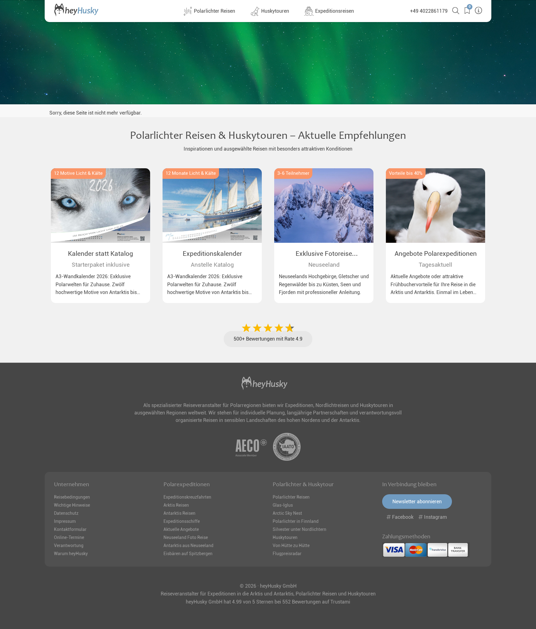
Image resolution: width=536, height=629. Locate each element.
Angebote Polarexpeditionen (436, 253)
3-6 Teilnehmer (293, 173)
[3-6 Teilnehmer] (323, 205)
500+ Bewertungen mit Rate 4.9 (268, 339)
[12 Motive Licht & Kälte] (100, 205)
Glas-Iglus (283, 505)
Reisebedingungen (72, 497)
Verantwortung (68, 545)
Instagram (435, 517)
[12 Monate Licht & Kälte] (212, 205)
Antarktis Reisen (179, 513)
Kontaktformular (70, 529)
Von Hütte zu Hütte (291, 545)
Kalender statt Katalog (100, 253)
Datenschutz (66, 513)
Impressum (65, 521)
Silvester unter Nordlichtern (299, 529)
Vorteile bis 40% (405, 173)
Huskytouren (274, 11)
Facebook (403, 517)
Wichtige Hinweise (72, 505)
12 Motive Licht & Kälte (78, 173)
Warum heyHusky (71, 553)
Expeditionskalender (212, 253)
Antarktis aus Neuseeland (188, 545)
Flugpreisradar (287, 553)
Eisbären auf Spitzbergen (187, 553)
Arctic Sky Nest (287, 513)
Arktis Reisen (176, 505)
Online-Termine (69, 537)
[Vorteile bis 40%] (435, 205)
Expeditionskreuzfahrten (187, 497)
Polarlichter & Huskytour (303, 484)
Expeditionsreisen (334, 11)
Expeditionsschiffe (181, 521)
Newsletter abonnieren (417, 502)
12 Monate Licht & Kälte (191, 173)
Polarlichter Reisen (214, 11)
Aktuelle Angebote (181, 529)
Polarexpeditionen (186, 484)
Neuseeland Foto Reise (185, 537)
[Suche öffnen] (453, 10)
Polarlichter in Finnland (296, 521)
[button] (465, 10)
